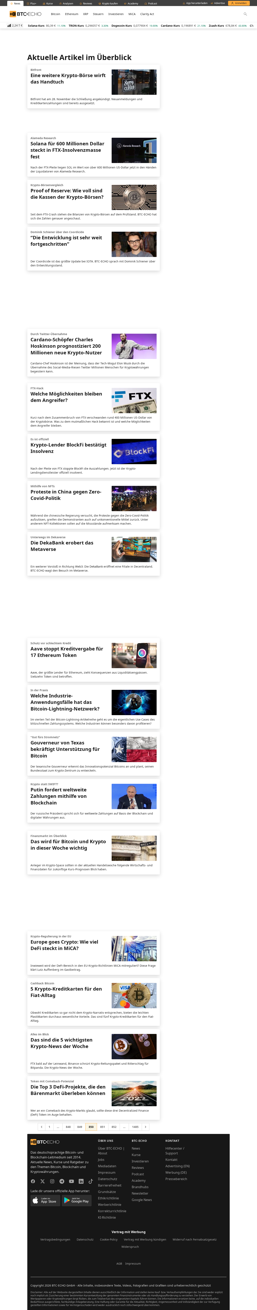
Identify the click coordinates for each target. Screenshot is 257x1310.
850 (91, 1127)
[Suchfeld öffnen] (245, 14)
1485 (135, 1127)
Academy (139, 1180)
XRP (85, 14)
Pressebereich (176, 1179)
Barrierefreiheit (109, 1185)
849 (79, 1127)
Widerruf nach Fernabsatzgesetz (195, 1239)
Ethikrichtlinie (108, 1198)
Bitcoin (55, 14)
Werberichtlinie (109, 1204)
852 (114, 1127)
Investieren (116, 14)
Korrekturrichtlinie (112, 1211)
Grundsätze (107, 1192)
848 (68, 1127)
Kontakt (171, 1159)
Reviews (138, 1167)
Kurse (136, 1155)
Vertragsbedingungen (55, 1239)
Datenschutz (107, 1179)
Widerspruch (130, 1247)
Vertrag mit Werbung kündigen (145, 1239)
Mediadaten (107, 1166)
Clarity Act (147, 14)
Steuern (98, 14)
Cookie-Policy (108, 1239)
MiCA (132, 14)
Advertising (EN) (177, 1166)
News (136, 1148)
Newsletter (140, 1193)
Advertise (219, 3)
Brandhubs (140, 1187)
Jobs (101, 1159)
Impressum (106, 1172)
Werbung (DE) (176, 1172)
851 (102, 1127)
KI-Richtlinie (107, 1217)
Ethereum (71, 14)
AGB (119, 1263)
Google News (142, 1200)
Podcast (138, 1174)
